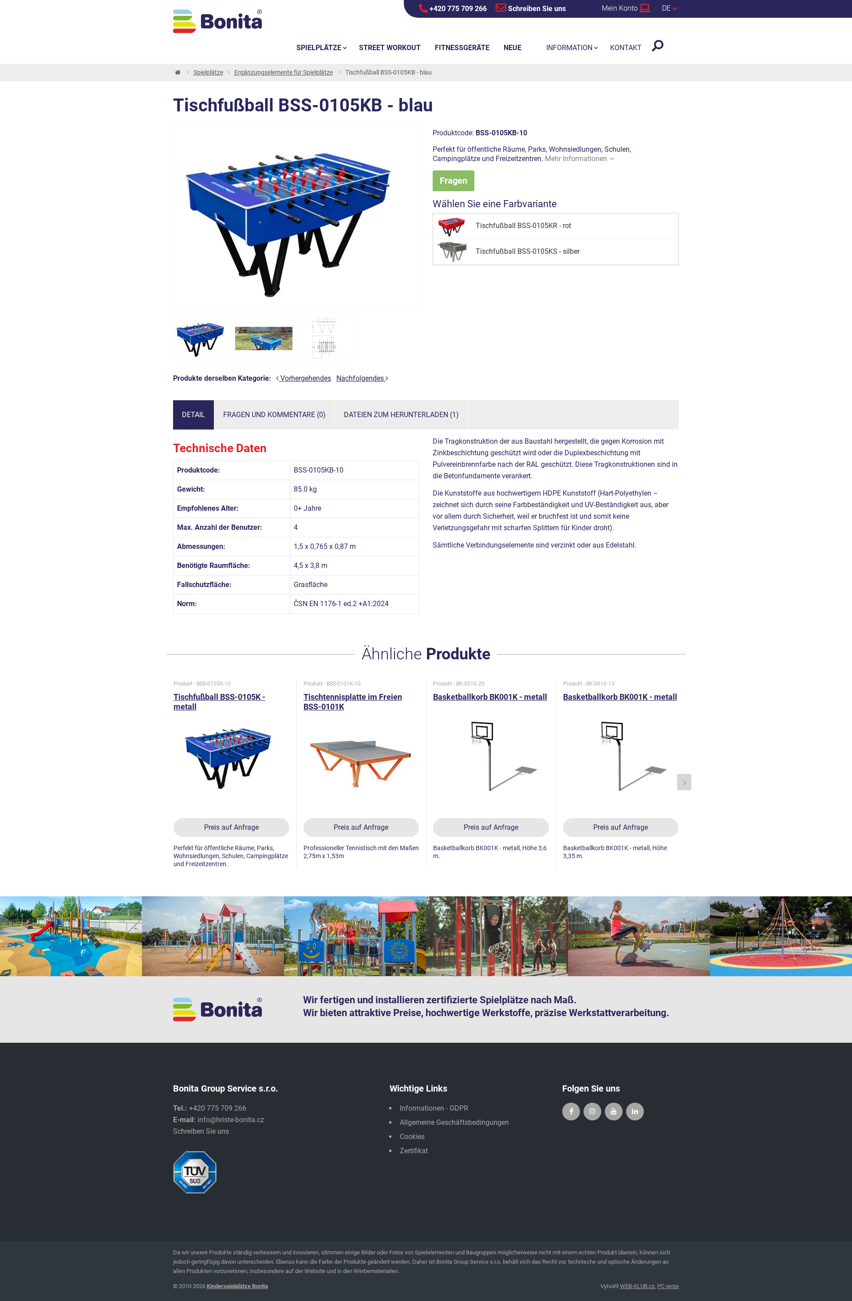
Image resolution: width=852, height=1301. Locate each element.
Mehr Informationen (576, 158)
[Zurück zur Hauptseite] (177, 72)
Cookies (412, 1136)
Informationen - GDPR (434, 1108)
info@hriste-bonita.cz (230, 1120)
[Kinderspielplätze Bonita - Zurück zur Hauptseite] (217, 21)
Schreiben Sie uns (536, 8)
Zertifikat (414, 1151)
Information (569, 47)
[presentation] (168, 782)
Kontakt (626, 47)
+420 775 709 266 (457, 8)
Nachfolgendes (361, 378)
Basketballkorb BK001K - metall (490, 697)
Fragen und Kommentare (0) (274, 414)
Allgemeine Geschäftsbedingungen (454, 1122)
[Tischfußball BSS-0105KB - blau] (202, 338)
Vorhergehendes (305, 378)
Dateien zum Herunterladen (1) (401, 414)
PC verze (668, 1286)
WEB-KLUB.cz (637, 1286)
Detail (193, 414)
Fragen (453, 180)
